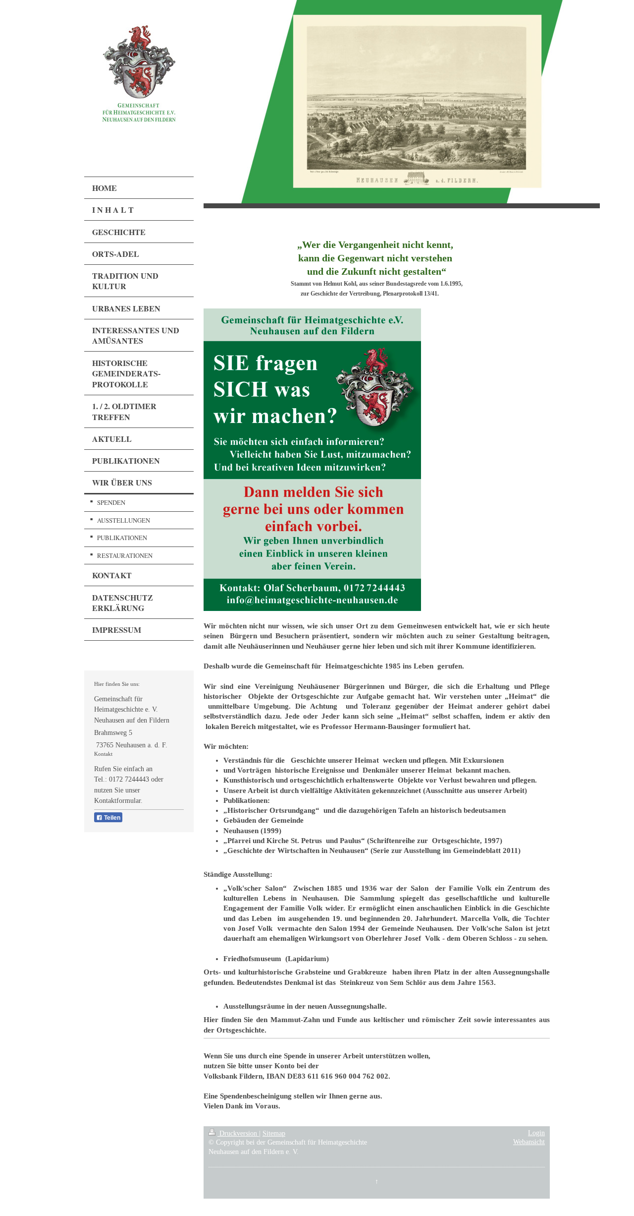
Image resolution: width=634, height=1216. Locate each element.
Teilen (111, 817)
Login (536, 1133)
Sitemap (274, 1133)
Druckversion (238, 1133)
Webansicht (529, 1142)
